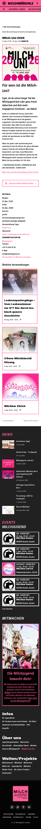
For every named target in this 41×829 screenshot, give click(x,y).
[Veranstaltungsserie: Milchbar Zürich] (20, 410)
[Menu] (4, 3)
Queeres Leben (17, 9)
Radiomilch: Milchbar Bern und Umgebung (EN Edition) (27, 474)
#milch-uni (6, 227)
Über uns (11, 737)
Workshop (21, 221)
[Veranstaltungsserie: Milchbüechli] (19, 366)
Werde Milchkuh (22, 506)
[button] (37, 3)
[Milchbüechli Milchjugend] (20, 3)
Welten (7, 692)
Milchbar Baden (24, 538)
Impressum (7, 817)
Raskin (28, 822)
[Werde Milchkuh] (8, 510)
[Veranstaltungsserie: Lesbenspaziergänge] (20, 319)
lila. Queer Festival (21, 769)
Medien (33, 745)
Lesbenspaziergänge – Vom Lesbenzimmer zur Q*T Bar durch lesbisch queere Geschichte (19, 308)
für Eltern (32, 721)
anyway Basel (8, 421)
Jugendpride (17, 766)
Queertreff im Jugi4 (31, 421)
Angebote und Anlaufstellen (13, 724)
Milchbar (27, 766)
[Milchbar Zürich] (9, 569)
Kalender (31, 814)
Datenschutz (18, 817)
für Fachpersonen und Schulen (14, 721)
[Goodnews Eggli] (8, 444)
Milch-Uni (6, 766)
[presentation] (20, 282)
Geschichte (7, 745)
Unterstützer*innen (21, 745)
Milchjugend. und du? (25, 460)
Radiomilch (6, 773)
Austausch (6, 221)
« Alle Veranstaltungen (11, 27)
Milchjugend (7, 241)
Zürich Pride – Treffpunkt (26, 452)
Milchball (18, 762)
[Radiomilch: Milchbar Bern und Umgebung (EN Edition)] (8, 474)
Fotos (35, 817)
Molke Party (7, 769)
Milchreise (28, 762)
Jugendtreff (25, 533)
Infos (7, 713)
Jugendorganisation (10, 742)
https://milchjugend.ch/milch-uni (15, 234)
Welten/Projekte (19, 758)
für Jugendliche (8, 718)
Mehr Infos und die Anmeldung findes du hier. (20, 172)
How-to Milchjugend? (11, 749)
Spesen (28, 817)
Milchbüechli (7, 762)
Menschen (24, 742)
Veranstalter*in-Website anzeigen (16, 257)
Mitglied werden (28, 749)
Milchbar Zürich (14, 406)
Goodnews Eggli (23, 441)
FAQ (28, 724)
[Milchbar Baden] (9, 538)
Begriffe (5, 728)
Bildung (14, 221)
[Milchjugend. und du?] (8, 463)
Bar (17, 533)
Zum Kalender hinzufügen (21, 183)
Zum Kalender (7, 609)
